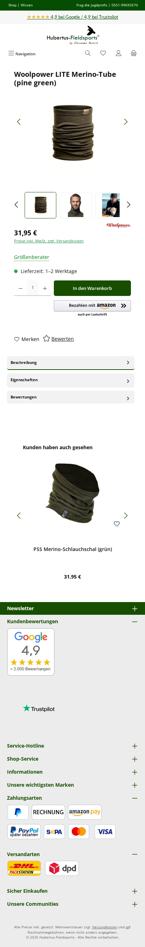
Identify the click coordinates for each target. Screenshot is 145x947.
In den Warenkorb (92, 288)
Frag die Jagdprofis (91, 4)
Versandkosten (104, 927)
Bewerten (62, 338)
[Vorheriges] (19, 121)
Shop (12, 4)
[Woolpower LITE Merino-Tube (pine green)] (72, 133)
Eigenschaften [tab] (24, 379)
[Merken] (117, 524)
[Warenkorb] (133, 54)
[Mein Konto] (118, 54)
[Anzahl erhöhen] (44, 288)
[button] (92, 308)
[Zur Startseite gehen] (72, 35)
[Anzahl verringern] (20, 288)
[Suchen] (88, 54)
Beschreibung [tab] (24, 362)
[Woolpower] (119, 225)
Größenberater (31, 257)
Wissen (27, 4)
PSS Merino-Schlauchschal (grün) (72, 549)
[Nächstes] (125, 121)
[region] (72, 144)
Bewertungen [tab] (24, 397)
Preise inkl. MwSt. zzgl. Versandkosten (49, 240)
